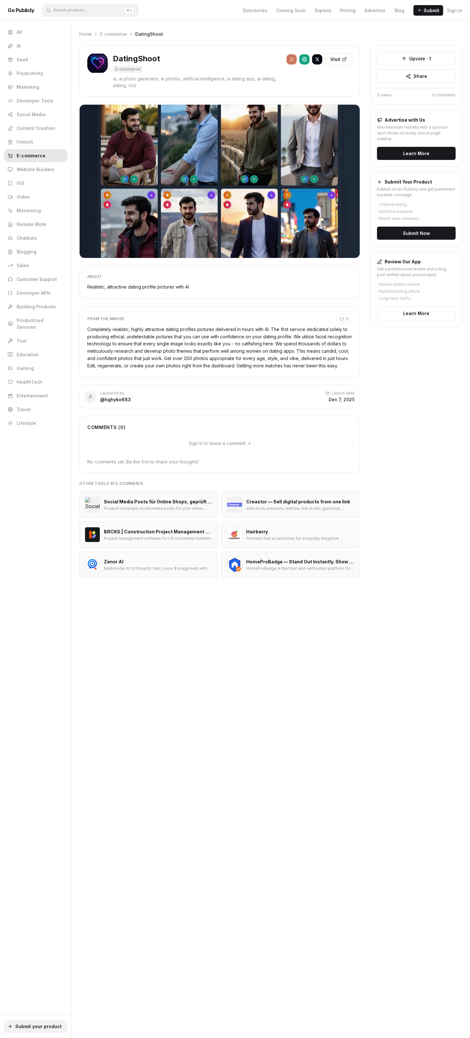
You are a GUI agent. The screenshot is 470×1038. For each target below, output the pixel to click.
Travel (24, 409)
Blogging (26, 251)
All (19, 32)
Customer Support (37, 279)
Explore (323, 10)
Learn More (416, 153)
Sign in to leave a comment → (220, 443)
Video (23, 196)
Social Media (31, 114)
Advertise (375, 10)
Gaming (25, 368)
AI (19, 46)
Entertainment (32, 395)
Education (28, 354)
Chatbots (27, 238)
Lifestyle (26, 423)
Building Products (36, 306)
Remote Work (31, 224)
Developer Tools (35, 100)
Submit (431, 10)
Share (420, 76)
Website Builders (35, 169)
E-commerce (31, 155)
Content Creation (36, 128)
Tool (22, 340)
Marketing (28, 87)
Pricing (348, 10)
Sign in (454, 10)
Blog (399, 10)
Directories (255, 10)
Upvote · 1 (420, 58)
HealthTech (29, 382)
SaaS (22, 59)
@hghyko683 (115, 399)
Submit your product (38, 1026)
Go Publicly (21, 10)
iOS (20, 183)
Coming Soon (291, 10)
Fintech (25, 142)
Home (85, 34)
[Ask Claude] (291, 59)
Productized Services (30, 324)
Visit (335, 59)
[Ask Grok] (317, 59)
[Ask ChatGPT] (304, 59)
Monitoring (29, 210)
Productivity (30, 73)
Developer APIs (34, 293)
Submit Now (416, 233)
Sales (23, 265)
